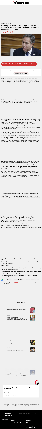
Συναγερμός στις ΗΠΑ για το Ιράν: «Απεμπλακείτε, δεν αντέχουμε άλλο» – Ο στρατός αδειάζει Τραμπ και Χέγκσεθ (17, 373)
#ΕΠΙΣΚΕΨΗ (4, 64)
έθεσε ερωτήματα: (12, 218)
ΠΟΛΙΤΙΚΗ (3, 22)
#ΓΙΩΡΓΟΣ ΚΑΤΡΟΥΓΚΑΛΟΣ (29, 63)
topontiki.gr (13, 279)
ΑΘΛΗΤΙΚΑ (8, 347)
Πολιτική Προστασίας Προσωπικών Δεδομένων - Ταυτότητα (28, 419)
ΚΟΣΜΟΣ (8, 315)
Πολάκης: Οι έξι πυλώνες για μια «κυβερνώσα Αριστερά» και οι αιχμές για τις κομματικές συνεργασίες (16, 310)
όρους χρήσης (13, 395)
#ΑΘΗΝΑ (4, 63)
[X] (17, 422)
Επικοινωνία (5, 419)
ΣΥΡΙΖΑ (16, 131)
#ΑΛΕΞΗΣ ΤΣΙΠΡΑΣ (10, 63)
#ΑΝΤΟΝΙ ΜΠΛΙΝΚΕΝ (19, 63)
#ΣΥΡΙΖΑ (9, 64)
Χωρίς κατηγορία (9, 340)
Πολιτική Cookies (12, 419)
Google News (21, 279)
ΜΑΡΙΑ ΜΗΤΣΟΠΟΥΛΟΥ (6, 23)
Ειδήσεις (16, 282)
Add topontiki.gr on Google (21, 73)
